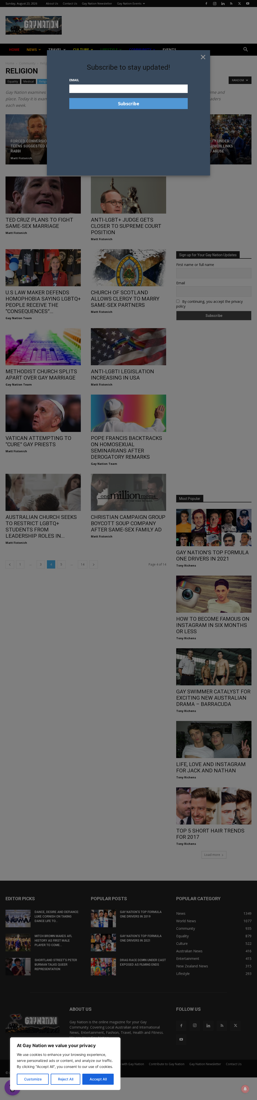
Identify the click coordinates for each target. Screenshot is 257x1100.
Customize (33, 1079)
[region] (65, 1063)
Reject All (65, 1079)
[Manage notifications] (245, 1089)
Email (74, 80)
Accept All (98, 1079)
